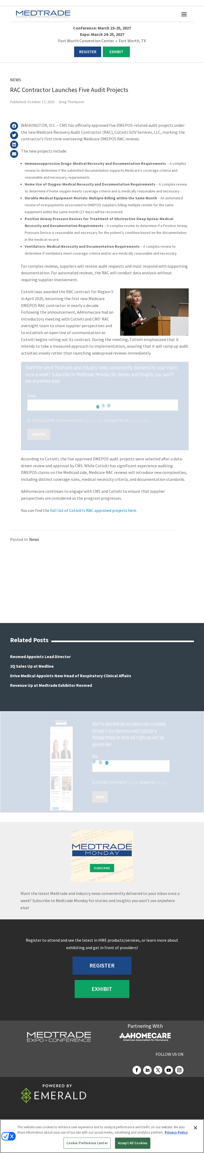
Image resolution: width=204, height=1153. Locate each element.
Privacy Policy (176, 1132)
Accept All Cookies (132, 1143)
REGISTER (87, 51)
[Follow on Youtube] (168, 1070)
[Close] (195, 1128)
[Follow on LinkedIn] (147, 1070)
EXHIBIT (116, 51)
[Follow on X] (158, 1070)
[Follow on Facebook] (137, 1070)
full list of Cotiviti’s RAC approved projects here (93, 510)
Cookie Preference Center (87, 1143)
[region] (102, 1136)
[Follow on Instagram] (179, 1070)
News (15, 79)
